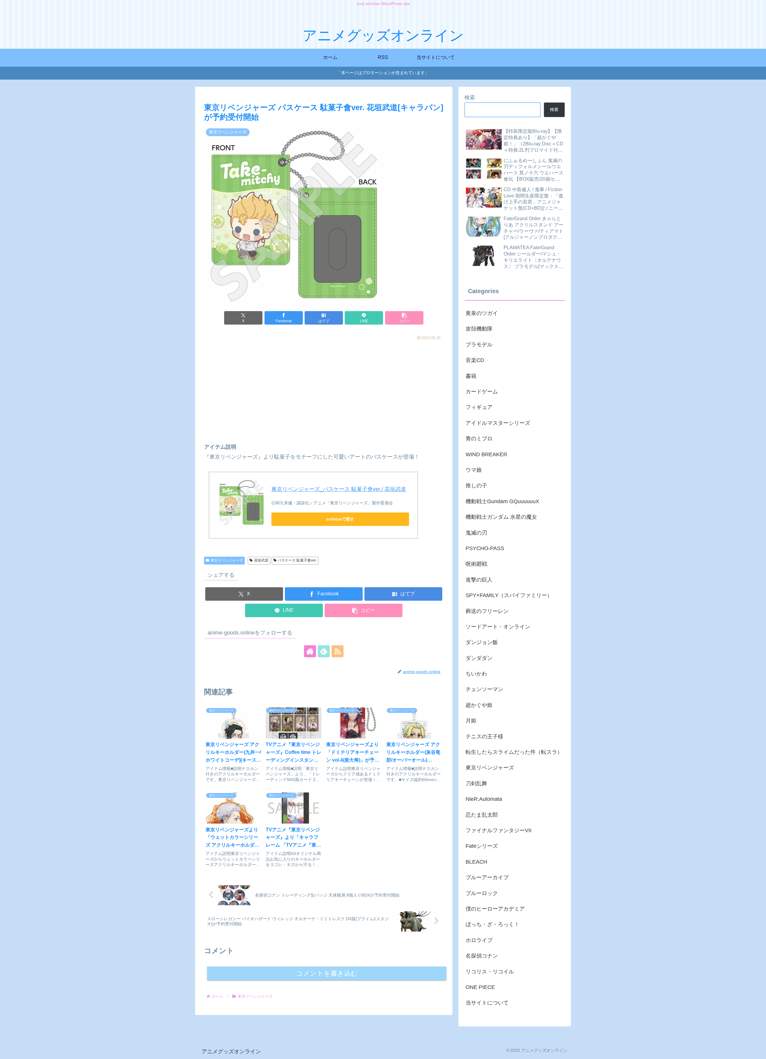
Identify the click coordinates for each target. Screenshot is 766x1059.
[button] (404, 318)
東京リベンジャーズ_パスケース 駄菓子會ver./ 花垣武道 (338, 489)
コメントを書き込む (327, 973)
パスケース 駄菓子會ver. (297, 560)
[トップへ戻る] (757, 1050)
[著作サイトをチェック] (310, 651)
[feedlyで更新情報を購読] (324, 651)
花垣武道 (261, 560)
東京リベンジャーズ (227, 560)
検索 (469, 98)
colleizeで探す (340, 519)
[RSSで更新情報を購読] (338, 651)
